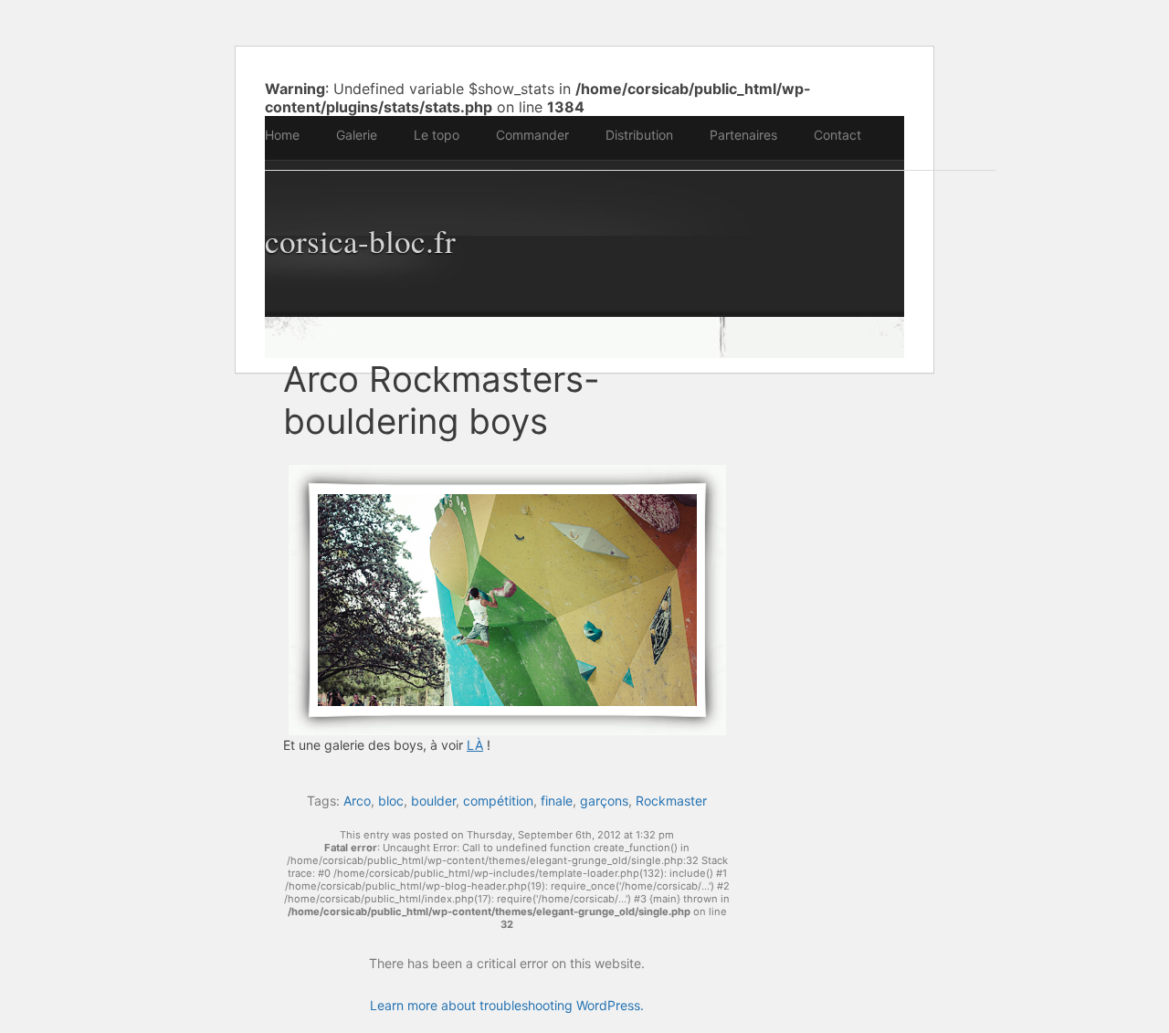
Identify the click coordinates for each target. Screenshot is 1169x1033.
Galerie (356, 134)
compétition (498, 800)
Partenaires (743, 134)
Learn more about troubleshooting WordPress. (507, 1005)
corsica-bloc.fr (360, 240)
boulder (433, 800)
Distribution (639, 134)
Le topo (436, 134)
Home (282, 134)
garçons (604, 800)
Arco (357, 800)
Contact (837, 134)
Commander (532, 134)
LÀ (475, 745)
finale (557, 800)
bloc (391, 800)
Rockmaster (671, 800)
